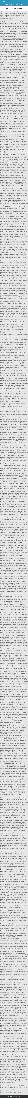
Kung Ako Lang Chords (21, 1087)
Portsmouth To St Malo (5, 1089)
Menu (4, 1)
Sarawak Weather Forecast (6, 1090)
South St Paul (22, 1085)
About (12, 4)
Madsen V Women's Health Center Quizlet (10, 1092)
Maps (17, 4)
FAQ (21, 4)
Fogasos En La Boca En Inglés (7, 1087)
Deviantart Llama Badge (6, 1094)
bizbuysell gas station (14, 8)
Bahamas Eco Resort (20, 1089)
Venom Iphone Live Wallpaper (7, 1085)
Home (7, 4)
